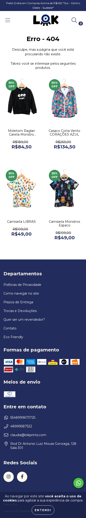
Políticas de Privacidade (22, 285)
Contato (10, 328)
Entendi (43, 510)
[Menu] (7, 20)
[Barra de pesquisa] (74, 20)
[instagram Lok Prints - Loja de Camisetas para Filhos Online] (8, 477)
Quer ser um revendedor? (24, 319)
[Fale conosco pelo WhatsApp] (78, 483)
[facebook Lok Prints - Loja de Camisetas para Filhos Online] (22, 477)
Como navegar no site (21, 293)
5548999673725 (22, 417)
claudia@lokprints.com (28, 435)
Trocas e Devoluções (20, 311)
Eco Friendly (13, 337)
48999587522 (21, 426)
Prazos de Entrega (18, 302)
